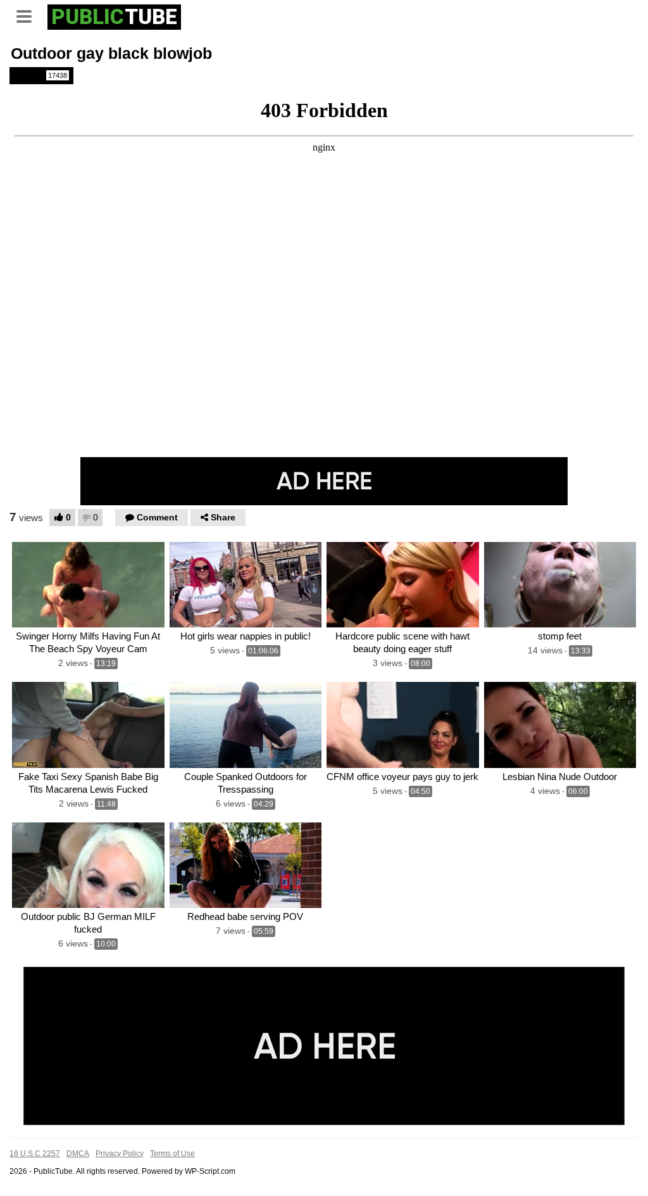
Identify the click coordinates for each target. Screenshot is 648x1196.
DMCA (77, 1153)
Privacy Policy (120, 1153)
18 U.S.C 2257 (34, 1153)
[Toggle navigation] (28, 15)
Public (40, 75)
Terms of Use (172, 1153)
